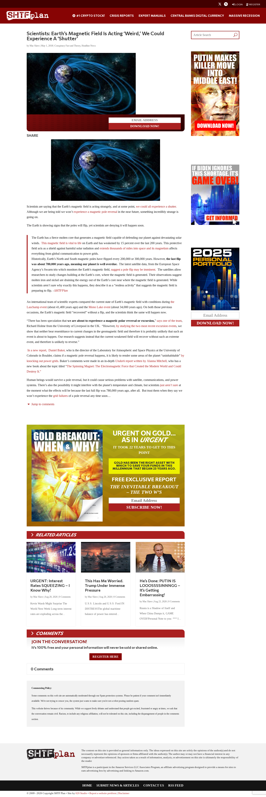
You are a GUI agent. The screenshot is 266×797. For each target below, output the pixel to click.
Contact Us (153, 785)
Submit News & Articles (117, 785)
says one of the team (169, 320)
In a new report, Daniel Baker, (46, 350)
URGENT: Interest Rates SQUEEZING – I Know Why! (50, 585)
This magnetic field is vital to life (61, 243)
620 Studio (81, 793)
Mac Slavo (35, 45)
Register (254, 4)
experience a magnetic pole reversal (95, 211)
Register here (105, 656)
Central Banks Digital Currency (197, 15)
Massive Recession (244, 15)
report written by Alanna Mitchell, (146, 361)
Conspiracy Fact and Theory (67, 45)
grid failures (60, 395)
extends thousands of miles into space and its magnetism (133, 248)
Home (87, 785)
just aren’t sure (169, 385)
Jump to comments (42, 404)
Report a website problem (102, 793)
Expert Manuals (152, 15)
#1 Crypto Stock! (90, 15)
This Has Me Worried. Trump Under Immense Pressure (105, 585)
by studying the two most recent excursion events (145, 326)
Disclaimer (123, 793)
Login (239, 4)
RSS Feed (175, 785)
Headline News (89, 45)
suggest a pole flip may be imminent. (133, 269)
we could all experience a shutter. (156, 206)
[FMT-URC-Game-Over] (215, 223)
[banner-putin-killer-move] (215, 135)
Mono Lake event (99, 307)
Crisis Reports (122, 15)
